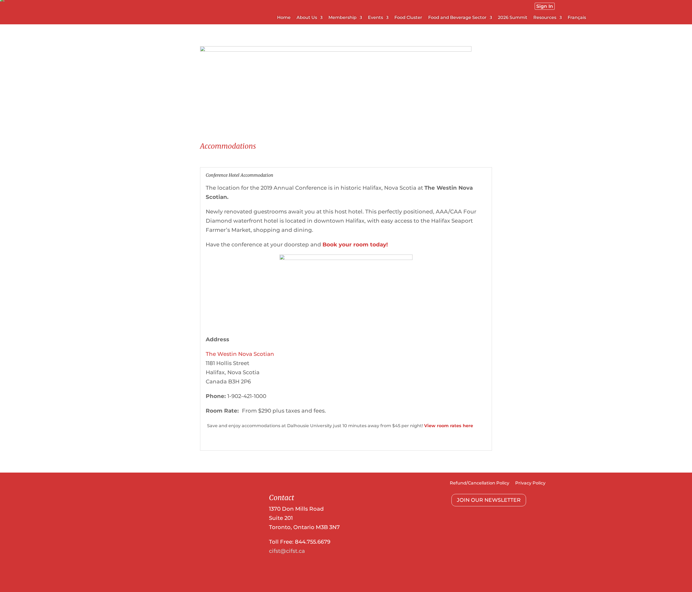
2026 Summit (512, 18)
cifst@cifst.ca (287, 551)
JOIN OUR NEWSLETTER (489, 500)
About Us (307, 18)
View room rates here (448, 425)
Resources (544, 18)
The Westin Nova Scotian (240, 354)
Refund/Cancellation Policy (479, 483)
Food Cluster (408, 18)
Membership (342, 18)
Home (284, 18)
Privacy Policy (530, 483)
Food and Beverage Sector (457, 18)
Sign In (544, 6)
